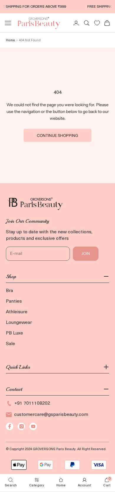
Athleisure (16, 312)
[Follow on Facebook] (9, 426)
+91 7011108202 (32, 403)
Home (10, 40)
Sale (10, 344)
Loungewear (19, 322)
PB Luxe (14, 333)
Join (85, 253)
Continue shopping (57, 135)
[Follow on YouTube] (33, 426)
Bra (9, 290)
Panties (14, 301)
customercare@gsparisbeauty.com (51, 414)
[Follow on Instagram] (21, 426)
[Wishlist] (97, 23)
